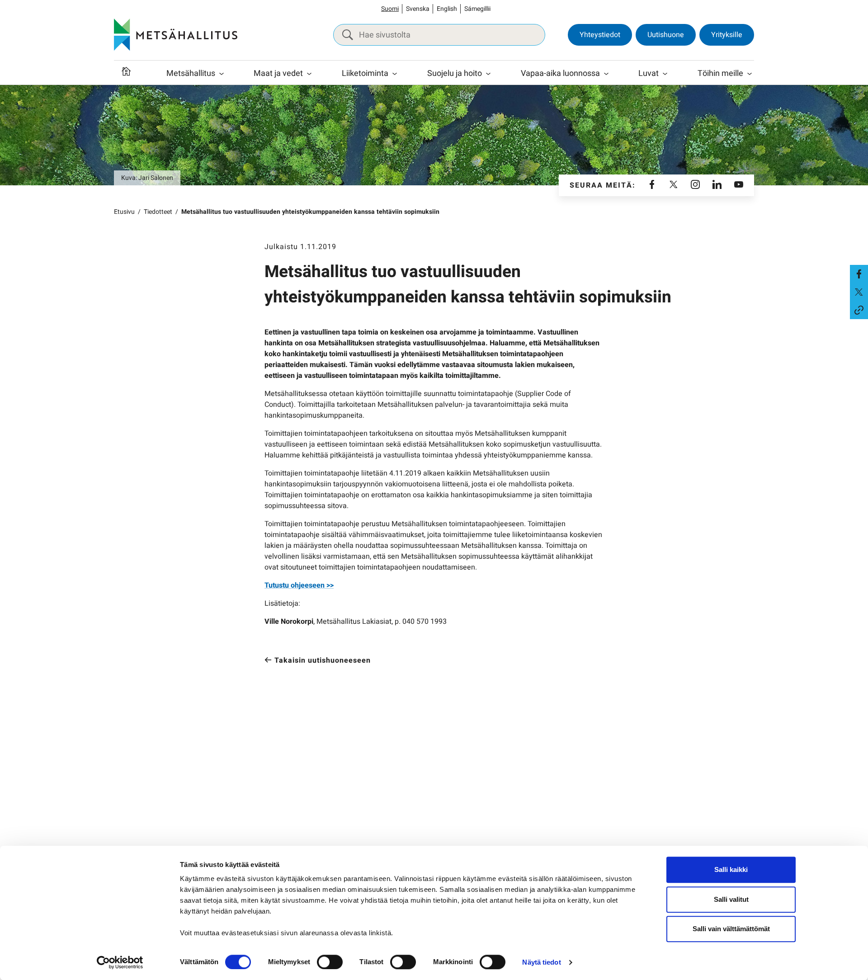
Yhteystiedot (600, 34)
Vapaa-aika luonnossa (560, 73)
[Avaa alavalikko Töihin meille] (749, 73)
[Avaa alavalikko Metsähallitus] (221, 73)
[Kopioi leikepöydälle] (859, 310)
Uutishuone (665, 34)
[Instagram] (695, 185)
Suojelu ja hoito (454, 73)
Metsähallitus (190, 73)
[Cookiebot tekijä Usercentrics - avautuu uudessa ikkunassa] (120, 962)
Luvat (648, 73)
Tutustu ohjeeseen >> (299, 585)
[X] (673, 185)
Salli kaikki (731, 869)
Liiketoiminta (365, 73)
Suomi (390, 9)
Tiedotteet (158, 212)
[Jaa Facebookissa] (859, 274)
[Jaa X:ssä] (859, 292)
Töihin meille (720, 73)
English (447, 9)
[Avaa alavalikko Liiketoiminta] (394, 73)
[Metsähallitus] (175, 34)
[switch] (330, 962)
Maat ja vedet (278, 73)
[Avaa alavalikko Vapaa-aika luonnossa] (606, 73)
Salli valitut (731, 899)
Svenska (417, 9)
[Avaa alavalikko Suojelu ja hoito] (488, 73)
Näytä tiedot (541, 962)
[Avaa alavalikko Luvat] (665, 73)
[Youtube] (739, 185)
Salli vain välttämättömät (731, 929)
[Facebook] (652, 185)
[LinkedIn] (717, 185)
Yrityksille (726, 34)
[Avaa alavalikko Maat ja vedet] (309, 73)
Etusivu (124, 212)
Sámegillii (477, 9)
